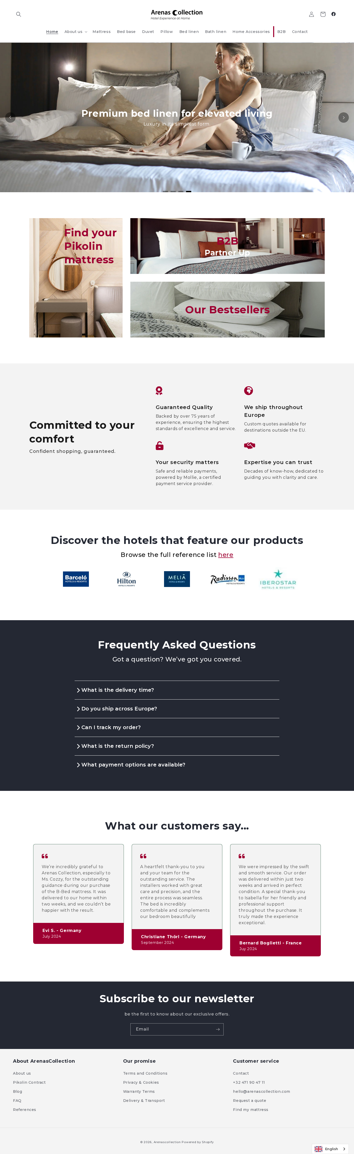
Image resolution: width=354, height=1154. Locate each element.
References (24, 1109)
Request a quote (249, 1100)
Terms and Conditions (145, 1073)
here (225, 554)
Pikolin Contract (29, 1082)
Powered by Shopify (198, 1142)
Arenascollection (167, 1142)
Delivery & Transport (144, 1100)
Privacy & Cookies (141, 1082)
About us (22, 1073)
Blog (17, 1091)
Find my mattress (250, 1109)
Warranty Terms (139, 1091)
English (331, 1149)
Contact (241, 1073)
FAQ (17, 1100)
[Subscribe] (217, 1029)
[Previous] (10, 117)
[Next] (343, 117)
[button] (18, 14)
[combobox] (330, 1149)
